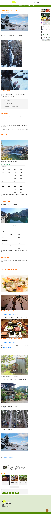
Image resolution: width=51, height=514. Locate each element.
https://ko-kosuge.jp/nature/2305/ (6, 347)
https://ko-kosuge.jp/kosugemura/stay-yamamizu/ (9, 407)
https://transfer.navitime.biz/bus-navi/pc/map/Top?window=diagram (10, 196)
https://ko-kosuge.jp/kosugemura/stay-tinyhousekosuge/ (9, 380)
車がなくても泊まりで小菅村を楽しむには (9, 108)
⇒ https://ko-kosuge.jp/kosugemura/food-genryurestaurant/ (9, 314)
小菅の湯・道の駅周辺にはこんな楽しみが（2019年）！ (11, 106)
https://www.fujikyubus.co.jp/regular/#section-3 (7, 252)
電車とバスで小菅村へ (7, 100)
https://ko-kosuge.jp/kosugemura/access (7, 457)
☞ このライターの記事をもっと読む (11, 469)
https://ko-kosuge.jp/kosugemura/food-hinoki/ (8, 342)
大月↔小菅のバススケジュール (8, 103)
